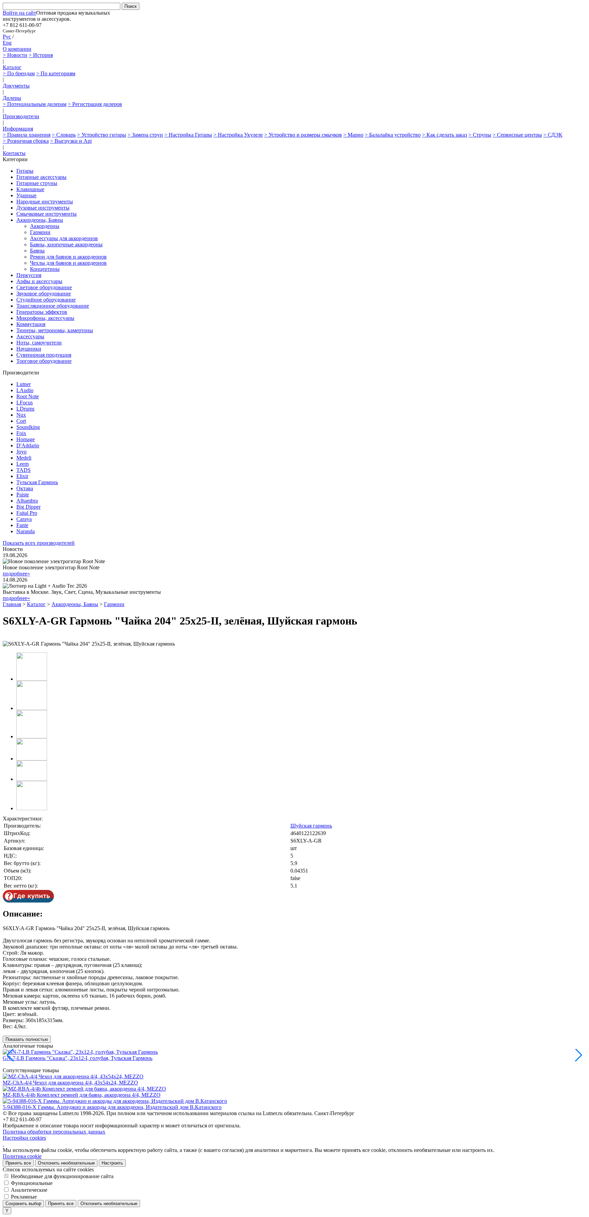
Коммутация (30, 324)
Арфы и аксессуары (39, 281)
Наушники (28, 349)
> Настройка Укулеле (238, 135)
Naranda (25, 531)
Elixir (22, 476)
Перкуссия (28, 275)
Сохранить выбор (23, 1203)
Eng (7, 43)
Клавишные (30, 189)
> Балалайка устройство (393, 135)
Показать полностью (26, 1039)
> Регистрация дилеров (95, 104)
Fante (22, 525)
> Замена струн (145, 135)
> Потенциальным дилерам (34, 104)
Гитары (24, 171)
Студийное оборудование (46, 300)
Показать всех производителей (39, 543)
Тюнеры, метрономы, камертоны (54, 330)
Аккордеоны (44, 226)
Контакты (14, 153)
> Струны (479, 135)
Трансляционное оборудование (52, 306)
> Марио (353, 135)
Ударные (26, 195)
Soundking (28, 427)
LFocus (24, 402)
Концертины (45, 269)
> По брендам (19, 73)
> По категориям (55, 73)
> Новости (15, 55)
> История (41, 55)
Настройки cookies (24, 1138)
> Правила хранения (26, 135)
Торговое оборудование (44, 361)
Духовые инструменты (43, 208)
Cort (21, 421)
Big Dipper (28, 507)
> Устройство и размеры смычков (303, 135)
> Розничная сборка (26, 141)
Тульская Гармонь (37, 482)
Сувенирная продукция (43, 355)
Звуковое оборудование (43, 293)
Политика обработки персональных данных (54, 1132)
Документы (16, 86)
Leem (22, 464)
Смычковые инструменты (46, 214)
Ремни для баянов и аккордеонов (68, 257)
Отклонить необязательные (66, 1163)
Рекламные (24, 1197)
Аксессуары (30, 336)
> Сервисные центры (517, 135)
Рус (7, 37)
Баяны (37, 250)
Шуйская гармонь (311, 826)
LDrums (25, 409)
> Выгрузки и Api (71, 141)
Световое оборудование (44, 287)
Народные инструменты (44, 201)
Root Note (27, 396)
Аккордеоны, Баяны (39, 220)
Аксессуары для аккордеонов (64, 238)
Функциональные (31, 1183)
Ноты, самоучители (39, 342)
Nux (21, 415)
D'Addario (27, 445)
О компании (17, 49)
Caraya (24, 519)
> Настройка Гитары (188, 135)
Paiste (22, 494)
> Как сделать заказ (444, 135)
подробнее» (16, 573)
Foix (21, 433)
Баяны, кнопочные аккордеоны (66, 244)
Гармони (40, 232)
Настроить (112, 1163)
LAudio (24, 390)
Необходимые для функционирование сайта (62, 1176)
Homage (25, 439)
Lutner (23, 384)
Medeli (23, 458)
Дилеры (12, 98)
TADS (23, 470)
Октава (24, 488)
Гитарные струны (36, 183)
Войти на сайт (19, 13)
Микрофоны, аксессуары (45, 318)
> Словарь (64, 135)
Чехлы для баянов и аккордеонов (68, 263)
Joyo (21, 452)
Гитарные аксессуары (41, 177)
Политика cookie (22, 1156)
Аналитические (29, 1190)
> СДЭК (552, 135)
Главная (12, 604)
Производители (21, 116)
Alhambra (27, 501)
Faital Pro (26, 513)
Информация (18, 129)
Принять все (18, 1163)
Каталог (12, 67)
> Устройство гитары (101, 135)
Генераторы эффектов (41, 312)
